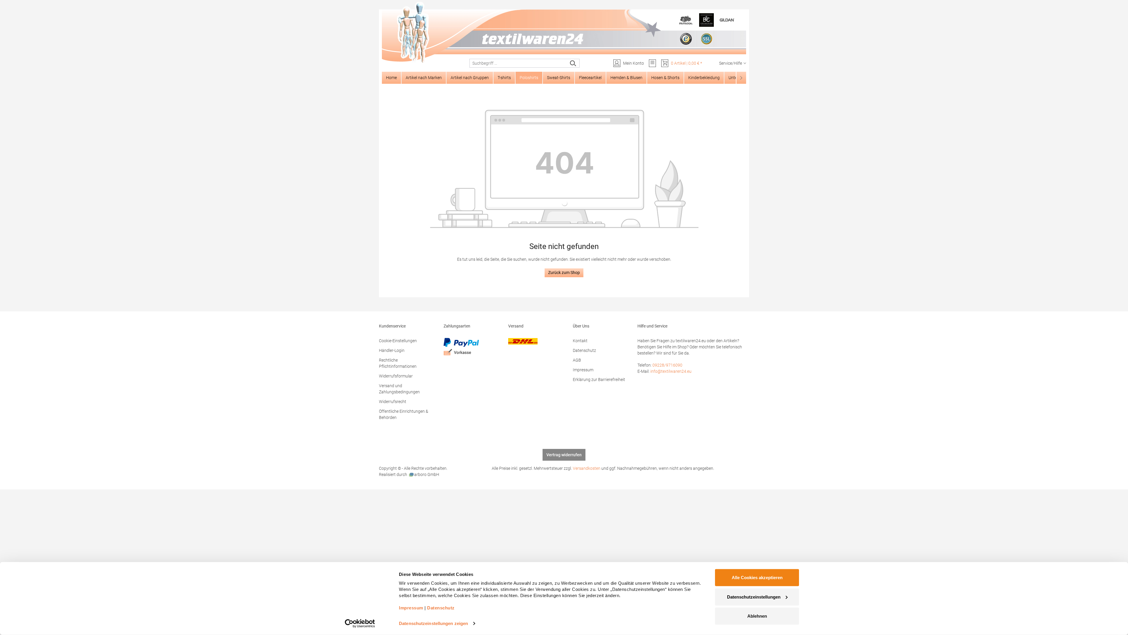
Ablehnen (757, 616)
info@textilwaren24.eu (670, 371)
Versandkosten (586, 468)
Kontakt (580, 340)
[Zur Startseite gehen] (564, 32)
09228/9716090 (667, 365)
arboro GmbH (426, 474)
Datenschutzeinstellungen (753, 596)
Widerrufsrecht (392, 401)
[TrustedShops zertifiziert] (686, 39)
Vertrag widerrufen (564, 454)
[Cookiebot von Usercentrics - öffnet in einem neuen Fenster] (360, 623)
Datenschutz (584, 350)
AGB (577, 360)
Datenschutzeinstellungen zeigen (433, 623)
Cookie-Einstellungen (398, 340)
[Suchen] (573, 63)
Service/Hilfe (730, 63)
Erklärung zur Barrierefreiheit (599, 379)
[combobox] (518, 63)
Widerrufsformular (396, 376)
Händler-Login (391, 350)
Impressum (583, 369)
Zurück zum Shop (564, 272)
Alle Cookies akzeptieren (757, 577)
